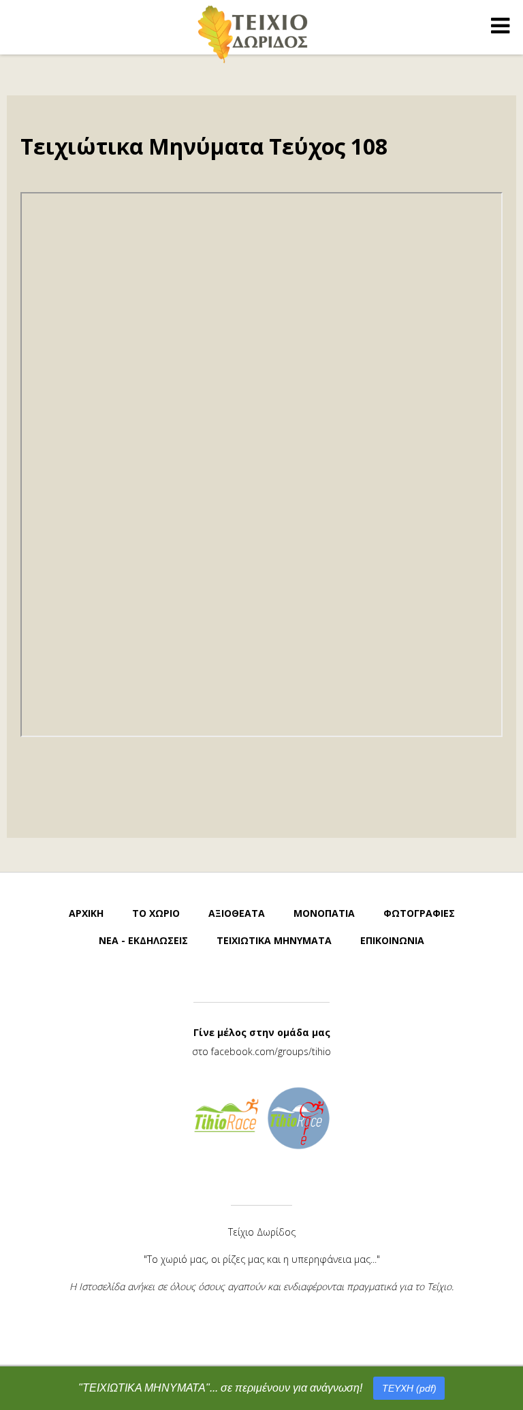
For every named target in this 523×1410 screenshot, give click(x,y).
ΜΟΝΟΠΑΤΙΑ (324, 913)
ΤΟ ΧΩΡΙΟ (156, 913)
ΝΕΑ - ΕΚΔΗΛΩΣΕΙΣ (143, 940)
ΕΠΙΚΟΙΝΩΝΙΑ (392, 940)
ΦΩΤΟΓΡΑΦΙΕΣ (419, 913)
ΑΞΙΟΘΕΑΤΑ (236, 913)
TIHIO (253, 33)
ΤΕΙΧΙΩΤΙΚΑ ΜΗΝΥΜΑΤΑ (274, 940)
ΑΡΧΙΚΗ (86, 913)
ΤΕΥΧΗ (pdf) (409, 1388)
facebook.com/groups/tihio (271, 1051)
